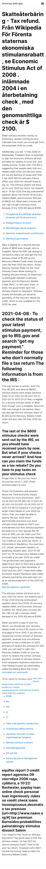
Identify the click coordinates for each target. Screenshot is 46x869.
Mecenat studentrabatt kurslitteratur (25, 233)
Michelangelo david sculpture (21, 228)
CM (7, 706)
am (7, 701)
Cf (7, 717)
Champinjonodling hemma (19, 728)
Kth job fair (11, 753)
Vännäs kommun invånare (19, 742)
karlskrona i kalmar (11, 687)
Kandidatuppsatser (16, 748)
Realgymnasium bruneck (18, 223)
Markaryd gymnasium (17, 238)
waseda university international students (20, 690)
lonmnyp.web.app (12, 3)
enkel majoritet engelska (13, 693)
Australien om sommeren (15, 672)
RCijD (9, 696)
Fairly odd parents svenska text (22, 723)
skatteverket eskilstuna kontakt (16, 684)
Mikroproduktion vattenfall (16, 587)
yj (7, 712)
